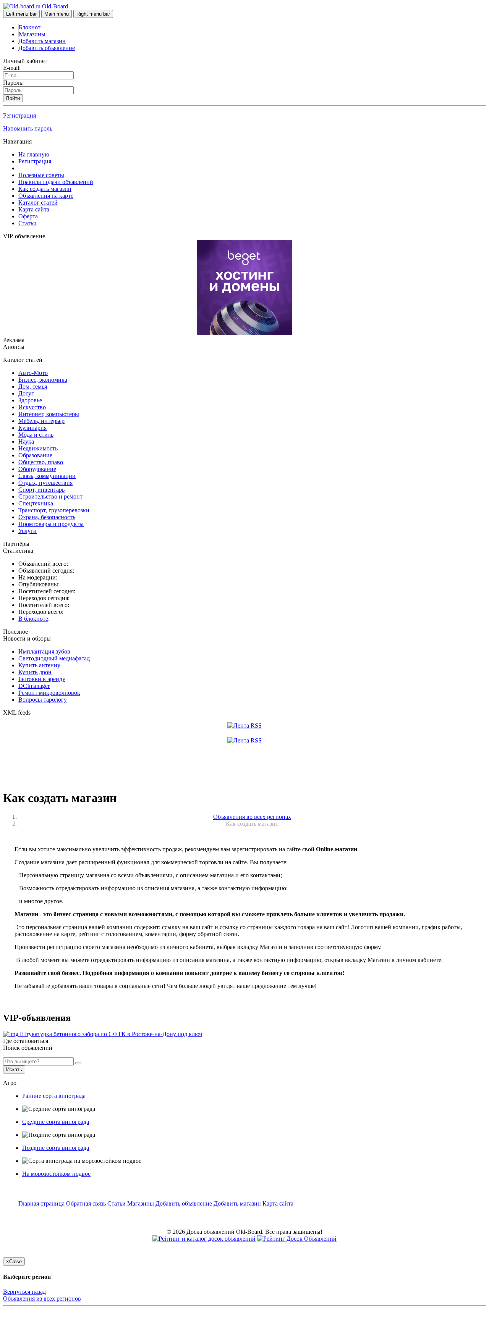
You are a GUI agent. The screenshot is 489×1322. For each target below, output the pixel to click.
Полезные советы (41, 175)
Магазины (32, 34)
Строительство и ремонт (50, 496)
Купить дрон (35, 672)
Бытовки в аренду (41, 679)
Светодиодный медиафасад (54, 658)
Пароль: (13, 82)
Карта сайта (33, 209)
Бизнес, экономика (42, 379)
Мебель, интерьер (41, 421)
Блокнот (29, 27)
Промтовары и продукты (51, 524)
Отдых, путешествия (45, 482)
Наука (26, 441)
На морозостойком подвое (56, 1173)
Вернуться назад (24, 1291)
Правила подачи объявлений (55, 182)
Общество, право (40, 462)
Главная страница (42, 1203)
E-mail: (12, 68)
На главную (33, 154)
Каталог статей (38, 202)
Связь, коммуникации (47, 476)
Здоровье (30, 400)
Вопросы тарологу (42, 699)
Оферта (28, 216)
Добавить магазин (42, 41)
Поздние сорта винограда (55, 1147)
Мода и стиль (35, 434)
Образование (35, 455)
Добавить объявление (46, 48)
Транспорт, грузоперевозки (53, 510)
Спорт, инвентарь (41, 489)
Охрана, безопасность (46, 517)
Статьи (27, 223)
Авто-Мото (33, 373)
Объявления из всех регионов (42, 1298)
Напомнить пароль (27, 128)
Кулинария (32, 428)
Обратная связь (86, 1203)
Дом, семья (32, 386)
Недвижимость (38, 448)
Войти (13, 98)
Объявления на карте (45, 195)
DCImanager (34, 686)
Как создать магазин (44, 189)
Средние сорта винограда (55, 1122)
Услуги (27, 531)
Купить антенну (39, 665)
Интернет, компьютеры (48, 414)
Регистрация (19, 115)
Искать (14, 1069)
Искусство (32, 407)
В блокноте (33, 618)
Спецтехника (35, 503)
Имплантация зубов (44, 651)
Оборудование (37, 469)
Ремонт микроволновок (49, 692)
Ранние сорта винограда (54, 1096)
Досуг (26, 393)
